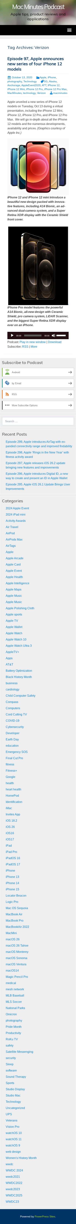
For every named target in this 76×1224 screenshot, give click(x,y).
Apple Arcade (14, 558)
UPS (9, 1114)
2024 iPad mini (15, 514)
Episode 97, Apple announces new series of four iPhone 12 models (35, 64)
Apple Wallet (14, 627)
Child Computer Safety (20, 695)
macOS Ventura (16, 964)
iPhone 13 (12, 876)
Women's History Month (21, 1158)
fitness (10, 764)
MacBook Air (14, 914)
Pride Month (14, 1026)
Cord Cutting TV (16, 714)
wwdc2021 (13, 1176)
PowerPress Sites (45, 1216)
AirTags (11, 545)
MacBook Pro (14, 920)
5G (46, 81)
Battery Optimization (19, 670)
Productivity (13, 1033)
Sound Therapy (16, 1076)
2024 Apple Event (17, 508)
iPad (9, 845)
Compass (12, 701)
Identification (14, 801)
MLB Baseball (15, 995)
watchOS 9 (13, 1145)
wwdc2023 (13, 1189)
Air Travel (12, 527)
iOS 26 (10, 826)
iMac (9, 808)
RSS (25, 346)
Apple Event (14, 570)
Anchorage (13, 85)
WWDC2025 (14, 1195)
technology (29, 92)
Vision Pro (12, 1126)
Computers (13, 708)
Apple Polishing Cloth (20, 608)
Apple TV (12, 620)
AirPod (10, 533)
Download (54, 342)
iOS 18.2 (11, 820)
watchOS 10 (14, 1133)
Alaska (53, 81)
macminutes (60, 92)
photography (14, 81)
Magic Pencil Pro (17, 976)
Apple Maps (13, 589)
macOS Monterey (17, 951)
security (11, 1058)
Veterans (11, 1120)
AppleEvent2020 (31, 85)
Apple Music (14, 595)
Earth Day (12, 739)
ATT (44, 85)
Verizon (41, 92)
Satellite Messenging (19, 1051)
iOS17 (10, 839)
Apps (9, 658)
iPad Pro (11, 851)
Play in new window (33, 342)
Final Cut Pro (14, 758)
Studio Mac (13, 1095)
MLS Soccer (14, 1001)
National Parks (15, 1008)
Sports (10, 1083)
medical (11, 983)
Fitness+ (11, 770)
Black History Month (19, 677)
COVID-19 (12, 720)
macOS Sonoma (16, 958)
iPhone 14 (12, 883)
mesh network (15, 989)
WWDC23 (12, 1201)
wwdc (9, 1164)
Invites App (13, 814)
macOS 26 (13, 939)
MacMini (11, 933)
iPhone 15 (12, 889)
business (12, 683)
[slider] (61, 335)
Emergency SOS (17, 751)
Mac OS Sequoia (17, 908)
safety (9, 1045)
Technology (30, 81)
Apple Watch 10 (16, 639)
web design (13, 1151)
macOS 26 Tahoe (17, 945)
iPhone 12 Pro (34, 89)
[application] (38, 335)
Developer (12, 733)
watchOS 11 (14, 1139)
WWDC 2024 (14, 1170)
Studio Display (15, 1089)
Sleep (9, 1064)
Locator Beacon (16, 895)
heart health (13, 789)
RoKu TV (12, 1039)
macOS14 (12, 970)
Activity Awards (16, 520)
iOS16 (10, 833)
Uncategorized (15, 1108)
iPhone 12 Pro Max (55, 89)
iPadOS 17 (13, 864)
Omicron (11, 1014)
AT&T (9, 664)
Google (10, 776)
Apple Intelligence (17, 583)
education (12, 745)
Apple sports (14, 614)
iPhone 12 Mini (16, 89)
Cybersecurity (15, 726)
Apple (43, 77)
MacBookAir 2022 (17, 926)
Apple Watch (14, 633)
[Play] (12, 335)
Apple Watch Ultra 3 (19, 645)
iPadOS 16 (13, 858)
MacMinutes (14, 92)
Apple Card (13, 564)
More (34, 346)
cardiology (12, 689)
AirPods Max (14, 539)
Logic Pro (12, 901)
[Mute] (53, 335)
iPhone (52, 77)
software (11, 1070)
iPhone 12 (54, 85)
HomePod (12, 795)
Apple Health (14, 577)
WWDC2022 (14, 1182)
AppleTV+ (12, 652)
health (10, 783)
